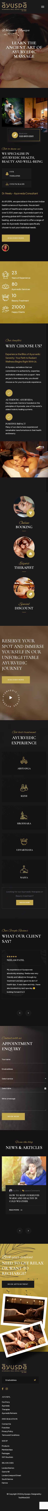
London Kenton (8, 1468)
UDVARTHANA (24, 850)
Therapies (6, 1409)
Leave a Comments (32, 1190)
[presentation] (20, 1013)
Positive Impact (16, 423)
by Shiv (16, 1190)
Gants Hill (5, 1472)
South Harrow (7, 1479)
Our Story (6, 1402)
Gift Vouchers (7, 1457)
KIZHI (24, 796)
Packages (6, 1453)
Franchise (6, 1427)
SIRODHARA (24, 823)
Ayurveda (5, 1406)
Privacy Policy (7, 1431)
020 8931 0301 (26, 136)
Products (5, 1446)
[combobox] (24, 1079)
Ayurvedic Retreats (9, 1413)
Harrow (5, 1483)
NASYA (24, 877)
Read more (14, 1210)
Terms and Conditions (10, 1435)
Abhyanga (24, 768)
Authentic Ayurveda (19, 399)
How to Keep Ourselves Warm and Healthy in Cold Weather (24, 1198)
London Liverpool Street (11, 1475)
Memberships (7, 1449)
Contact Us (6, 1424)
